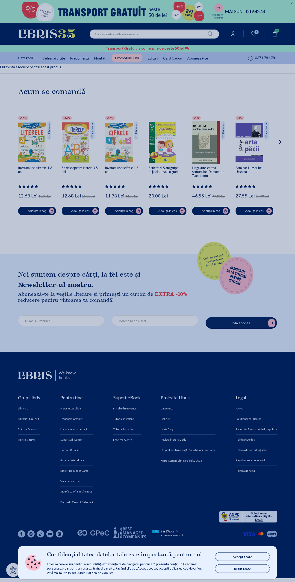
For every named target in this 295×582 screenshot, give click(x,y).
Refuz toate (242, 569)
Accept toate (242, 557)
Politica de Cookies (100, 572)
